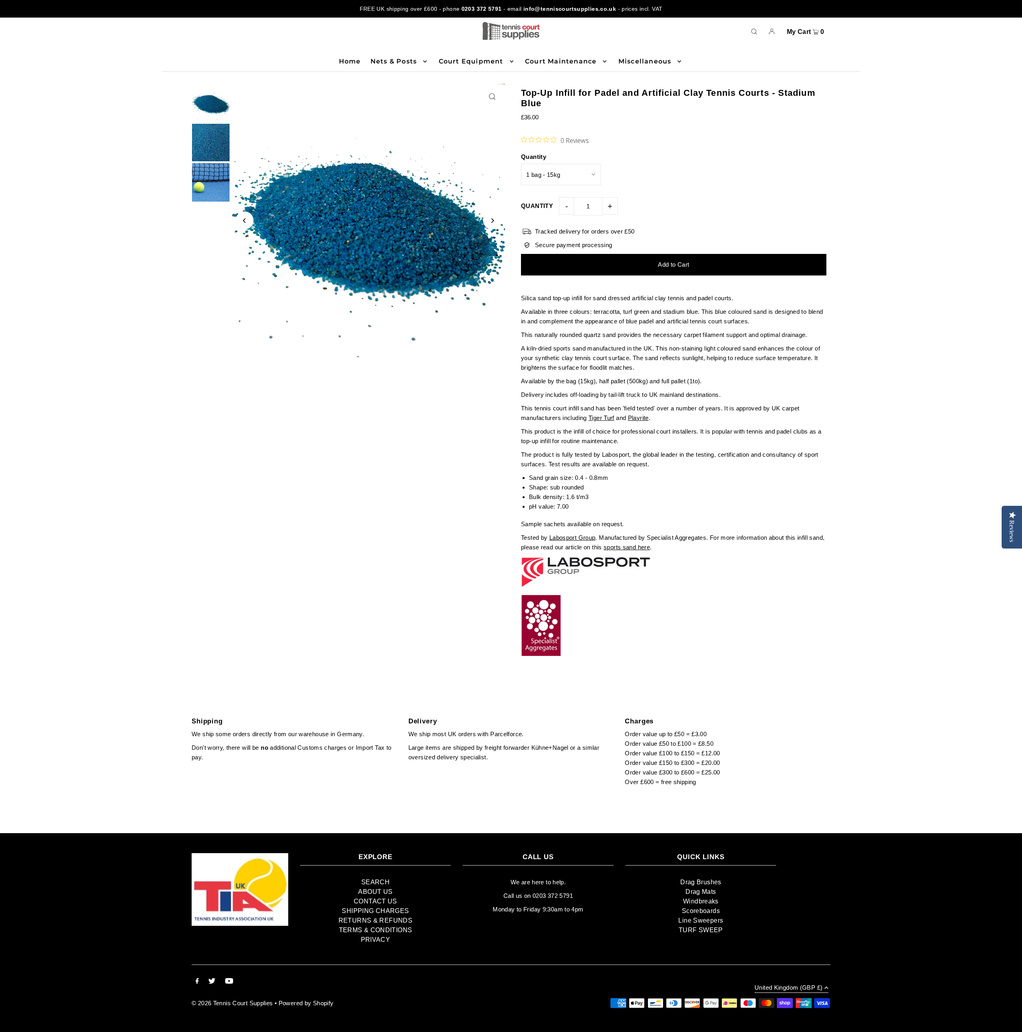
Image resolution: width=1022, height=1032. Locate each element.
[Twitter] (211, 981)
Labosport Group (572, 537)
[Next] (492, 221)
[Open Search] (754, 31)
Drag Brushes (700, 882)
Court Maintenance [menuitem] (560, 61)
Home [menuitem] (350, 61)
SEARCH (375, 882)
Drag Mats (700, 891)
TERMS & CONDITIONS (375, 930)
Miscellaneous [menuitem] (644, 61)
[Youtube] (229, 981)
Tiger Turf (601, 417)
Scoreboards (701, 910)
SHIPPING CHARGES (375, 910)
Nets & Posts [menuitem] (393, 61)
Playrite (638, 417)
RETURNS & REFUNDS (375, 920)
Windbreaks (701, 901)
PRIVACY (375, 939)
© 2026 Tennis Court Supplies (233, 1003)
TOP (1008, 1021)
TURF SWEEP (701, 930)
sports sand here (627, 547)
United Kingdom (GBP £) (788, 987)
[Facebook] (197, 981)
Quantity (533, 156)
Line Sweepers (700, 920)
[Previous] (245, 221)
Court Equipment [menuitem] (471, 61)
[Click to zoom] (492, 97)
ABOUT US (375, 891)
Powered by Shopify (306, 1003)
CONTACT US (375, 901)
